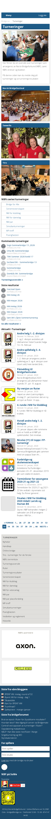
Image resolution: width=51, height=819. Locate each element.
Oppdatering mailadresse (13, 728)
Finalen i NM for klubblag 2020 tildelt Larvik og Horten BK (31, 501)
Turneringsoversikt (11, 279)
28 (29, 522)
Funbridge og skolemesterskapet (28, 461)
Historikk (7, 620)
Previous (3, 644)
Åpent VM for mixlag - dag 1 (17, 697)
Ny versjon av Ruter (28, 388)
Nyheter (6, 541)
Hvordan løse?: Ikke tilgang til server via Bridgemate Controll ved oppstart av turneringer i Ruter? (24, 724)
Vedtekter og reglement (14, 616)
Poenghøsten (12, 235)
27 (24, 522)
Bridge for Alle (12, 204)
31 (42, 522)
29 (33, 522)
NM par (9, 221)
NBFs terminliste (10, 559)
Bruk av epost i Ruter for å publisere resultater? (23, 719)
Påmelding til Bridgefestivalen (26, 371)
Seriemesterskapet (15, 208)
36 (17, 526)
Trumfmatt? (9, 706)
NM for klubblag (13, 213)
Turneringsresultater (12, 572)
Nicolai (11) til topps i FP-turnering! (31, 441)
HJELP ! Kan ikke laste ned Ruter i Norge (19, 731)
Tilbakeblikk (9, 700)
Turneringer (10, 537)
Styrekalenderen (9, 738)
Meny (8, 15)
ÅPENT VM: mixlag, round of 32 (18, 694)
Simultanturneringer (15, 226)
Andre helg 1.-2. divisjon (31, 333)
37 (22, 526)
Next (47, 644)
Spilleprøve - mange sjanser (17, 709)
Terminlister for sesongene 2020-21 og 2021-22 (32, 480)
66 (36, 526)
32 (46, 522)
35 (13, 526)
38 (26, 526)
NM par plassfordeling (13, 598)
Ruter (5, 568)
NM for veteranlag (11, 590)
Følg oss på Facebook (4, 767)
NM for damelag (13, 217)
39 (30, 526)
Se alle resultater (10, 323)
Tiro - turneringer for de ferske (17, 555)
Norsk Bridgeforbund (18, 6)
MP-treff (10, 230)
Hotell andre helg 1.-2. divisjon (30, 422)
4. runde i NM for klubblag (32, 405)
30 (37, 522)
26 (20, 522)
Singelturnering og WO (11, 734)
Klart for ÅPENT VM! (13, 703)
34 (9, 526)
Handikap (7, 546)
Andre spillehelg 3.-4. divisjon (29, 351)
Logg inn (42, 15)
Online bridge (9, 550)
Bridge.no (5, 21)
